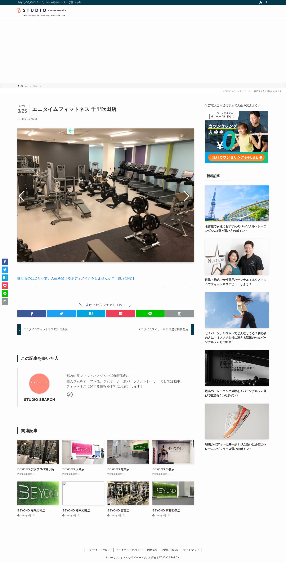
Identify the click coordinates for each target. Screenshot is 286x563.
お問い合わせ (170, 549)
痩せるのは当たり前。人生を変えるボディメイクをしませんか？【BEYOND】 (76, 278)
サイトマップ (191, 549)
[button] (31, 313)
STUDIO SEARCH (39, 399)
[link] (70, 394)
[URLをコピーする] (179, 313)
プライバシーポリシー (129, 549)
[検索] (266, 2)
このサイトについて (99, 549)
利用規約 (152, 549)
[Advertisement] (143, 51)
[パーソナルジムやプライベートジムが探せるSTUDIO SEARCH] (41, 12)
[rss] (260, 2)
